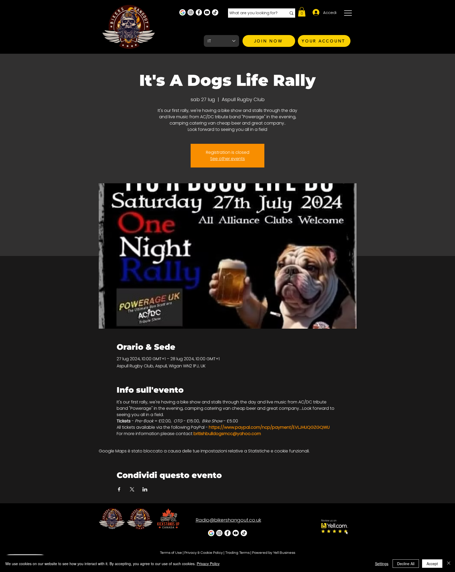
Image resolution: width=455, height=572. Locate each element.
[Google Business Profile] (182, 12)
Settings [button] (381, 563)
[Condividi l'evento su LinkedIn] (144, 489)
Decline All (405, 563)
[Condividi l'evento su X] (132, 489)
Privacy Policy (208, 563)
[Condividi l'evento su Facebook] (119, 489)
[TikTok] (215, 12)
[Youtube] (207, 12)
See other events (227, 159)
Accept (432, 563)
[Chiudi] (449, 563)
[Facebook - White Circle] (199, 12)
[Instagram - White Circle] (190, 12)
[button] (302, 12)
